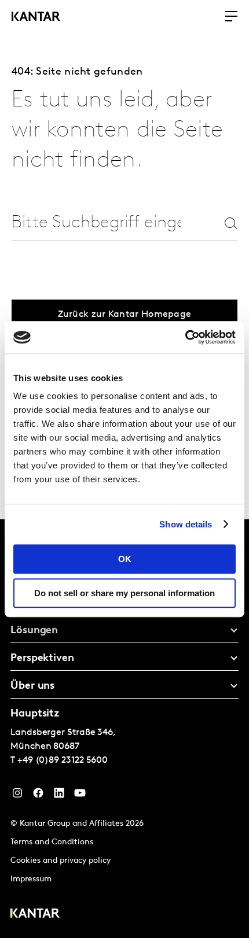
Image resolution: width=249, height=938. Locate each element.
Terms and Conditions (51, 842)
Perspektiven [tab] (42, 658)
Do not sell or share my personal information (124, 593)
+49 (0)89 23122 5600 (62, 760)
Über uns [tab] (32, 686)
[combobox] (96, 223)
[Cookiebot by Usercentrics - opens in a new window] (185, 337)
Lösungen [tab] (34, 631)
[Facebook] (38, 796)
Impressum (31, 879)
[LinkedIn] (59, 796)
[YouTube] (80, 796)
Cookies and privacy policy (60, 860)
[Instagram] (17, 796)
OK (124, 559)
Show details (185, 524)
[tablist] (124, 728)
